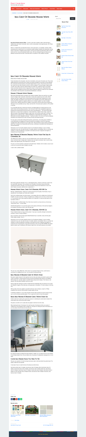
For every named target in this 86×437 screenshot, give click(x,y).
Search (56, 16)
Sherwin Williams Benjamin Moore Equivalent (45, 415)
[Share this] (12, 399)
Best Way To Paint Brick (30, 415)
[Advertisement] (32, 31)
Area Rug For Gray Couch (16, 424)
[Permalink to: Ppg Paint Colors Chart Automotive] (17, 409)
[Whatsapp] (21, 399)
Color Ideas (17, 420)
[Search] (73, 8)
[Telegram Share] (19, 399)
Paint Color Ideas (18, 3)
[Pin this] (16, 399)
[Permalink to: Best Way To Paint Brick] (32, 409)
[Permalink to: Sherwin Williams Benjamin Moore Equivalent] (46, 409)
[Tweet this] (14, 399)
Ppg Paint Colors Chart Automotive (15, 415)
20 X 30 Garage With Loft (48, 424)
